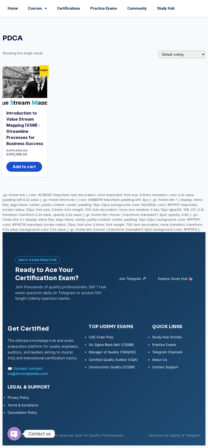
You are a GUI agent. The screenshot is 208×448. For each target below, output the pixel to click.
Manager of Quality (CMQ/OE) (112, 352)
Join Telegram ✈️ (132, 279)
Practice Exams (103, 8)
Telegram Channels (167, 352)
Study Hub (166, 8)
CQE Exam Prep (101, 337)
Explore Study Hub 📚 (175, 279)
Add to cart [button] (24, 166)
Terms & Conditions (23, 405)
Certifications (68, 8)
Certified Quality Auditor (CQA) (113, 360)
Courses (35, 8)
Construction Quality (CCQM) (112, 367)
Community (137, 8)
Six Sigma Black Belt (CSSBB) (111, 345)
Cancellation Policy (22, 412)
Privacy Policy (18, 397)
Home (13, 8)
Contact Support (165, 367)
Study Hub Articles (167, 337)
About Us (159, 360)
